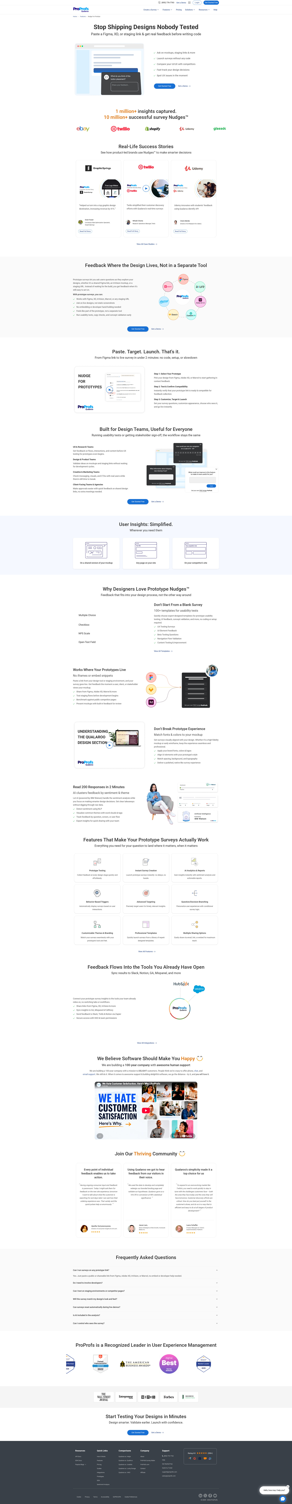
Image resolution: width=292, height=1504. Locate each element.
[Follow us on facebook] (210, 1495)
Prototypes (100, 1476)
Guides (99, 1468)
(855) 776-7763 (168, 2)
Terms (95, 1497)
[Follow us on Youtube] (215, 1495)
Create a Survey (150, 10)
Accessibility (105, 1497)
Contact (142, 1468)
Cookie (79, 1497)
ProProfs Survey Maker (147, 1460)
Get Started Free (211, 2)
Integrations (101, 1472)
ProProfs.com (144, 1464)
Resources (203, 10)
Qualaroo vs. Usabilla (125, 1464)
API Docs (78, 1456)
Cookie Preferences (131, 1497)
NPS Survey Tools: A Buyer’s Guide (121, 9)
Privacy (87, 1497)
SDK (98, 1480)
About (142, 1456)
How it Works (101, 1456)
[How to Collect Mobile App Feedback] (109, 390)
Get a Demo (181, 3)
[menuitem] (166, 2)
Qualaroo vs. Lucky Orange (127, 1468)
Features (166, 10)
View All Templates (162, 651)
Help (215, 10)
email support (89, 1074)
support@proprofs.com (169, 1472)
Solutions (189, 10)
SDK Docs (78, 1460)
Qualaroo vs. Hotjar (125, 1456)
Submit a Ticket (167, 1468)
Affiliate (142, 1472)
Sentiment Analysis (103, 1484)
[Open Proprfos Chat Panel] (282, 1498)
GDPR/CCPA (117, 1497)
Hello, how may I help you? (274, 1490)
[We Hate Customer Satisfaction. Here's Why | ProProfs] (146, 1110)
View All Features (145, 951)
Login (197, 2)
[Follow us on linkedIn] (200, 1495)
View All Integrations (145, 1043)
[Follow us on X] (205, 1495)
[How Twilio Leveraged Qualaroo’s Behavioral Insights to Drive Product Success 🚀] (146, 188)
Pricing (179, 10)
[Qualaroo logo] (81, 10)
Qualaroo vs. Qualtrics (126, 1460)
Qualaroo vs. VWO (124, 1472)
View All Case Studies (145, 244)
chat (196, 1071)
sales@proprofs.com (169, 1476)
